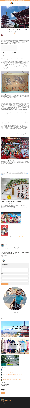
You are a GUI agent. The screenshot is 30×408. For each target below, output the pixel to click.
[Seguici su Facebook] (12, 312)
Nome (2, 273)
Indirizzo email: (3, 389)
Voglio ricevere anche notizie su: (5, 384)
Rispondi (28, 257)
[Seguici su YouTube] (17, 312)
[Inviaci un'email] (15, 312)
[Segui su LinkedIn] (16, 312)
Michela (18, 33)
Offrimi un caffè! (21, 236)
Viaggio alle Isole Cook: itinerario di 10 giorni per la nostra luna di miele (12, 374)
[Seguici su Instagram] (13, 312)
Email (2, 276)
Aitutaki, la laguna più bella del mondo (8, 369)
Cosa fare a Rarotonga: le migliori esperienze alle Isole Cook (11, 372)
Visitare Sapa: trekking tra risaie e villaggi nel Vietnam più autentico (12, 379)
